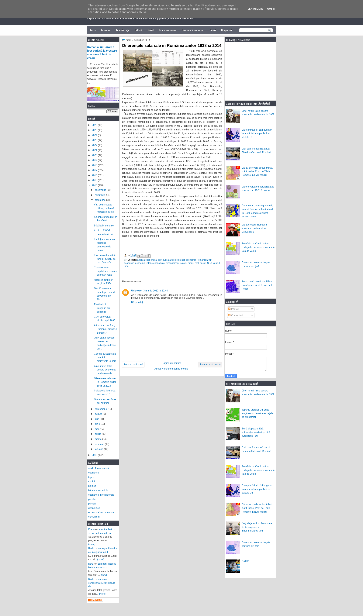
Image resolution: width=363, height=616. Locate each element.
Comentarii (236, 315)
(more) (91, 544)
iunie (98, 423)
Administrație (122, 30)
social (203, 263)
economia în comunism (101, 512)
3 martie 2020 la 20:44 (155, 290)
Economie (105, 30)
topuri (91, 477)
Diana (91, 529)
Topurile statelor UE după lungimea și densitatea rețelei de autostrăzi (258, 413)
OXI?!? (245, 561)
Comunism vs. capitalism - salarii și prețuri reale (105, 271)
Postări (234, 309)
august (99, 413)
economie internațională (101, 494)
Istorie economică (167, 30)
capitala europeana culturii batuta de (101, 583)
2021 (95, 150)
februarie (100, 444)
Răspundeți (137, 302)
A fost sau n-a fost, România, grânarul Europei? (105, 329)
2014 (95, 185)
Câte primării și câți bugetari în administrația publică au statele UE (257, 133)
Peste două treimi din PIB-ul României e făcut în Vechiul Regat (257, 285)
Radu (91, 548)
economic (129, 263)
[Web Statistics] (95, 600)
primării (92, 503)
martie (98, 439)
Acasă (93, 30)
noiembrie (100, 195)
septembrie (101, 409)
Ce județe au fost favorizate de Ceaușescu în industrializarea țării (257, 527)
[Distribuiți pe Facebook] (149, 256)
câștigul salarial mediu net (171, 260)
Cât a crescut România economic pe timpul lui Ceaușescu (254, 228)
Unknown (136, 290)
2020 (95, 155)
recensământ (172, 263)
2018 (95, 165)
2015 (95, 180)
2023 (95, 140)
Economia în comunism (193, 30)
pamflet (92, 499)
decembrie (101, 189)
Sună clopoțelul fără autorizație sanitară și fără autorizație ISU (256, 432)
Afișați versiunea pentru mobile (171, 368)
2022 (95, 145)
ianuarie (99, 449)
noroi (91, 563)
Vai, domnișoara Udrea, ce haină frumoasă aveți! (104, 208)
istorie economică (156, 263)
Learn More (255, 8)
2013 (95, 455)
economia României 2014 (199, 260)
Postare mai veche (210, 364)
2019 (95, 160)
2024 (95, 135)
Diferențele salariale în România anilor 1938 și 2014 (105, 382)
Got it (271, 8)
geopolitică (94, 508)
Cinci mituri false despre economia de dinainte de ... (105, 370)
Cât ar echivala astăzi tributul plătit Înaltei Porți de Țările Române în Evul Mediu (258, 171)
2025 (95, 130)
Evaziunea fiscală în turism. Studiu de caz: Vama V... (105, 259)
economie (140, 263)
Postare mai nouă (133, 364)
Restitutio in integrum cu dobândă (102, 308)
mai (97, 429)
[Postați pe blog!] (142, 256)
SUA (209, 263)
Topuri (212, 30)
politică (92, 485)
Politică (138, 30)
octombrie (100, 199)
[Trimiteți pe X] (145, 256)
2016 (95, 175)
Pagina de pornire (171, 363)
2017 (95, 170)
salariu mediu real (189, 263)
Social (151, 30)
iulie (97, 419)
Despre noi (226, 30)
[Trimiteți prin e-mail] (138, 256)
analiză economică (147, 260)
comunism (94, 516)
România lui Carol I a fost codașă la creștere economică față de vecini (258, 247)
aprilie (98, 433)
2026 (95, 125)
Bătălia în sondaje (104, 225)
